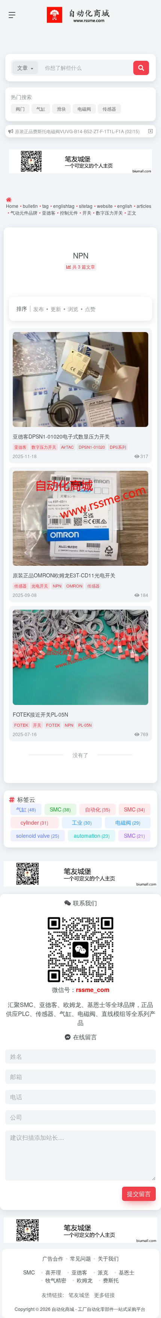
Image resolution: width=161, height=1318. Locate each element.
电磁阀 (84, 108)
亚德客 (20, 447)
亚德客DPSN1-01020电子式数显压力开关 (61, 436)
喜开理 (53, 1272)
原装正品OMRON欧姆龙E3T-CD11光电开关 (64, 575)
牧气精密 (55, 1280)
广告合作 (52, 1258)
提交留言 (139, 1193)
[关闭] (150, 131)
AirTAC (67, 447)
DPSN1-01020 (92, 447)
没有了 (80, 755)
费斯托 (111, 1280)
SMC (60, 809)
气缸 (40, 108)
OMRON (74, 586)
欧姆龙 (84, 1280)
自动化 (97, 809)
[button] (25, 67)
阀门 (20, 108)
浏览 (73, 309)
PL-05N (85, 725)
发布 (38, 309)
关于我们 (108, 1258)
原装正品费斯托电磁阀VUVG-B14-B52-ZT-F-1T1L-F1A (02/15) (77, 131)
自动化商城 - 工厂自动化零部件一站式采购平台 (98, 1309)
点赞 (90, 309)
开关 (37, 725)
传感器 (109, 108)
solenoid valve (37, 835)
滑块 (61, 108)
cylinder (34, 822)
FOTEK (21, 725)
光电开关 (39, 586)
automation (92, 835)
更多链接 (104, 1294)
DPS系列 (118, 447)
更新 (56, 309)
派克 (103, 1272)
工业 (82, 822)
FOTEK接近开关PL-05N (40, 714)
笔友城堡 (79, 1294)
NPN (57, 586)
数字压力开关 (43, 447)
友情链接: (53, 1294)
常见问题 (80, 1258)
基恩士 (126, 1272)
